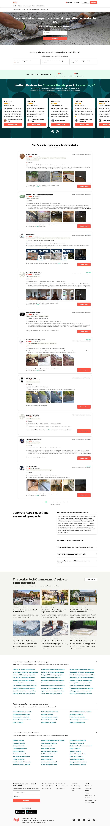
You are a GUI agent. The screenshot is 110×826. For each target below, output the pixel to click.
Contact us (88, 797)
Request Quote (84, 186)
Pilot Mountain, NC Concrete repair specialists (82, 675)
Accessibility (26, 820)
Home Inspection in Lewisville (78, 764)
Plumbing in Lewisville (19, 743)
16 (63, 502)
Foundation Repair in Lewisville (21, 714)
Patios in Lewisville (18, 722)
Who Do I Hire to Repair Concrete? (52, 641)
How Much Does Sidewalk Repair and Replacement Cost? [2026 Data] (54, 611)
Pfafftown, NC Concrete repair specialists (24, 669)
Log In (85, 2)
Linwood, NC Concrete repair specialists (80, 683)
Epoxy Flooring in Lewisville (48, 722)
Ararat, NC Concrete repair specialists (51, 693)
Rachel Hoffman (46, 638)
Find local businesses (47, 786)
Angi (14, 638)
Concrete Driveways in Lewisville (22, 720)
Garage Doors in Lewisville (77, 743)
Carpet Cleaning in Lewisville (49, 743)
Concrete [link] (29, 9)
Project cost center (77, 788)
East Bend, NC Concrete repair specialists (24, 677)
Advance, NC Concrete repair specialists (23, 680)
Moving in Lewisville (46, 746)
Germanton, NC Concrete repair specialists (52, 680)
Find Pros (55, 38)
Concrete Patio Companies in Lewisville (80, 711)
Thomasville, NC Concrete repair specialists (81, 688)
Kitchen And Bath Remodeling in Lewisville (52, 740)
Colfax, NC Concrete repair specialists (80, 685)
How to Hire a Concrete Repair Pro (24, 641)
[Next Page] (67, 502)
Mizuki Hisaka (45, 607)
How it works (88, 786)
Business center (60, 788)
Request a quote (12, 124)
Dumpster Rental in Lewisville (49, 751)
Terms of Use (25, 818)
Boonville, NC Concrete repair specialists (24, 693)
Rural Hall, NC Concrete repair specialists (24, 688)
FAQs (73, 790)
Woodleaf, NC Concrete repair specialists (81, 680)
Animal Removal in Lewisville (49, 762)
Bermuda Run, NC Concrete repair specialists (25, 683)
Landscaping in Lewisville (20, 748)
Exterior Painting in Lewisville (78, 740)
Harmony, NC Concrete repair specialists (52, 688)
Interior (15, 6)
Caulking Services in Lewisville (49, 711)
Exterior (20, 6)
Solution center (76, 786)
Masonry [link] (23, 9)
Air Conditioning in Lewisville (78, 754)
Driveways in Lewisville (76, 714)
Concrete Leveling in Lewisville (21, 717)
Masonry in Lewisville (47, 714)
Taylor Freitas (74, 607)
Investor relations (90, 795)
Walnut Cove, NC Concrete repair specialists (82, 669)
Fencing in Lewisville (46, 759)
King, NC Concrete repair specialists (51, 677)
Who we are (88, 788)
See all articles (91, 579)
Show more (88, 208)
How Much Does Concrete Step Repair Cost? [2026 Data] (25, 611)
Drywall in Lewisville (75, 751)
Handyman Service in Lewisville (21, 764)
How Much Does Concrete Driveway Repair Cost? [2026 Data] (81, 611)
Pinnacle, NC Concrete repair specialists (52, 683)
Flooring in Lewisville (47, 756)
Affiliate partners (89, 802)
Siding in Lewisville (75, 748)
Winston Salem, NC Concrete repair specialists (25, 672)
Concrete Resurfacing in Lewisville (22, 711)
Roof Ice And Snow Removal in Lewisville (81, 746)
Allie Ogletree (17, 607)
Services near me (46, 788)
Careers (87, 790)
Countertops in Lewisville (77, 759)
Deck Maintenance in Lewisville (21, 756)
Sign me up (26, 800)
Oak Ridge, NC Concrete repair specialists (81, 691)
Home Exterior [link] (16, 9)
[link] (5, 120)
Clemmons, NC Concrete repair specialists (24, 675)
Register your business (62, 786)
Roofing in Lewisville (18, 740)
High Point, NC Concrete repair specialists (52, 691)
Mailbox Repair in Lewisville (77, 717)
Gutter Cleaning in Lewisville (49, 764)
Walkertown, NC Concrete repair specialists (53, 669)
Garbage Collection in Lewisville (78, 762)
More (33, 6)
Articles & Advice (40, 6)
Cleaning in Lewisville (18, 751)
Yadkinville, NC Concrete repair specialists (24, 691)
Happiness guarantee (90, 800)
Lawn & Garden (27, 6)
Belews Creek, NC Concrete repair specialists (82, 672)
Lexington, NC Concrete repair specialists (52, 675)
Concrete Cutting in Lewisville (49, 720)
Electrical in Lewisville (19, 746)
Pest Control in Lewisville (48, 748)
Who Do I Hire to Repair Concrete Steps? (83, 641)
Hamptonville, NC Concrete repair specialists (82, 677)
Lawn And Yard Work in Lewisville (22, 762)
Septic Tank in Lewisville (76, 756)
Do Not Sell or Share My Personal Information (43, 820)
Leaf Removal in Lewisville (48, 754)
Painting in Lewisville (18, 759)
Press (86, 793)
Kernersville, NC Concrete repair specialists (53, 685)
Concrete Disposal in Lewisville (49, 717)
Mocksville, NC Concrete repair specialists (52, 672)
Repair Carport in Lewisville (77, 722)
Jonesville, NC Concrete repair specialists (81, 693)
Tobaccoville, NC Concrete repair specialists (25, 685)
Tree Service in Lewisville (19, 754)
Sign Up (93, 2)
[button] (32, 176)
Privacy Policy (33, 818)
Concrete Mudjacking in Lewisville (79, 720)
